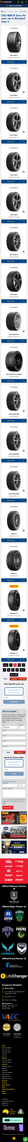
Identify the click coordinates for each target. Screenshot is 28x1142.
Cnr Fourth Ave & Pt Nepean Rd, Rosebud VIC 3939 (15, 992)
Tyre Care (4, 1054)
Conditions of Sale (21, 1134)
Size (3, 725)
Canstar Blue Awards (7, 1101)
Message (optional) (7, 788)
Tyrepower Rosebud (15, 5)
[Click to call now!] (18, 2)
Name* (4, 730)
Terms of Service (20, 801)
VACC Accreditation (8, 1089)
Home (4, 11)
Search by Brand (6, 1052)
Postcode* (5, 746)
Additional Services (7, 1078)
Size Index (4, 1099)
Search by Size (6, 1050)
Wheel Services (6, 1076)
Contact (4, 1083)
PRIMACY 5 (14, 573)
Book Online (6, 1085)
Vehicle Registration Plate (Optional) (9, 782)
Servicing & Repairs (7, 1072)
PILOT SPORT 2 (14, 55)
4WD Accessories (6, 1066)
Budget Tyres (5, 1103)
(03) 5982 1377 (10, 997)
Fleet (3, 1087)
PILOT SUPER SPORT (14, 414)
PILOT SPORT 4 (14, 95)
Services (4, 1064)
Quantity (21, 725)
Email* (4, 741)
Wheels (4, 1058)
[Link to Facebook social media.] (14, 1138)
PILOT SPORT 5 (14, 294)
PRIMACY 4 (14, 533)
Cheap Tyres (5, 1105)
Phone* (4, 736)
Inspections (5, 1070)
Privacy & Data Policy (11, 1134)
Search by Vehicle (7, 1048)
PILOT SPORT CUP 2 (14, 334)
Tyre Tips (4, 1056)
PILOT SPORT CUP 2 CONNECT (14, 374)
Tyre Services (5, 1074)
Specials (4, 1081)
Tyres (3, 1046)
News (4, 1091)
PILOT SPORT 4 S (14, 254)
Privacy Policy (10, 801)
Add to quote (10, 62)
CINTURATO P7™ (14, 613)
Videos (4, 1093)
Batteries (4, 1068)
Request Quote (8, 807)
